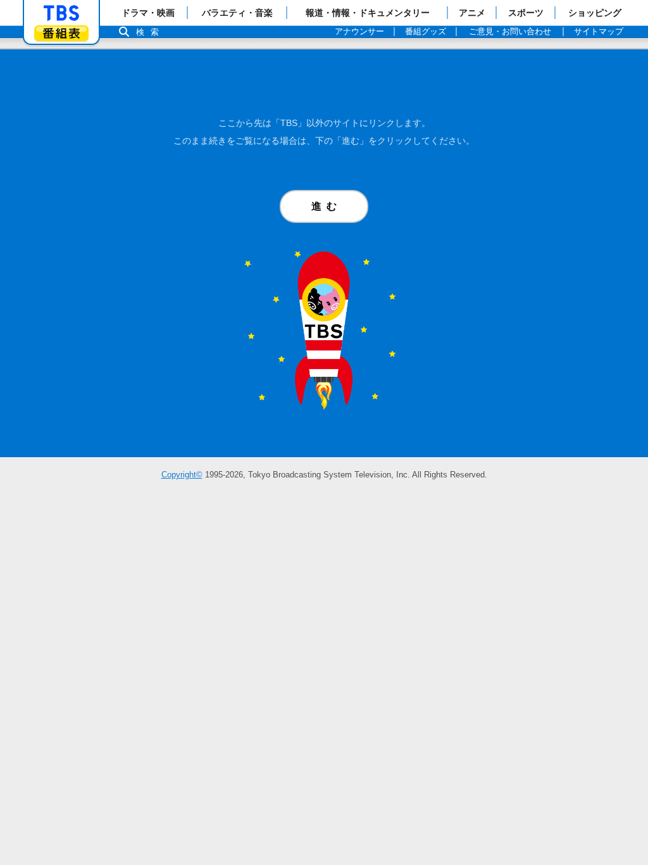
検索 (150, 32)
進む (326, 206)
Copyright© (181, 474)
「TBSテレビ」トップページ (61, 13)
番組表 (61, 33)
